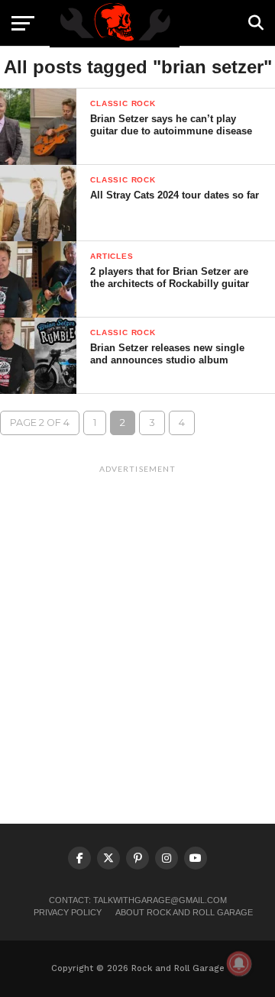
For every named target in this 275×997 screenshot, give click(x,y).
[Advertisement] (137, 617)
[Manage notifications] (239, 963)
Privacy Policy (68, 912)
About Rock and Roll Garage (184, 912)
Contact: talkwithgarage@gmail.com (138, 900)
